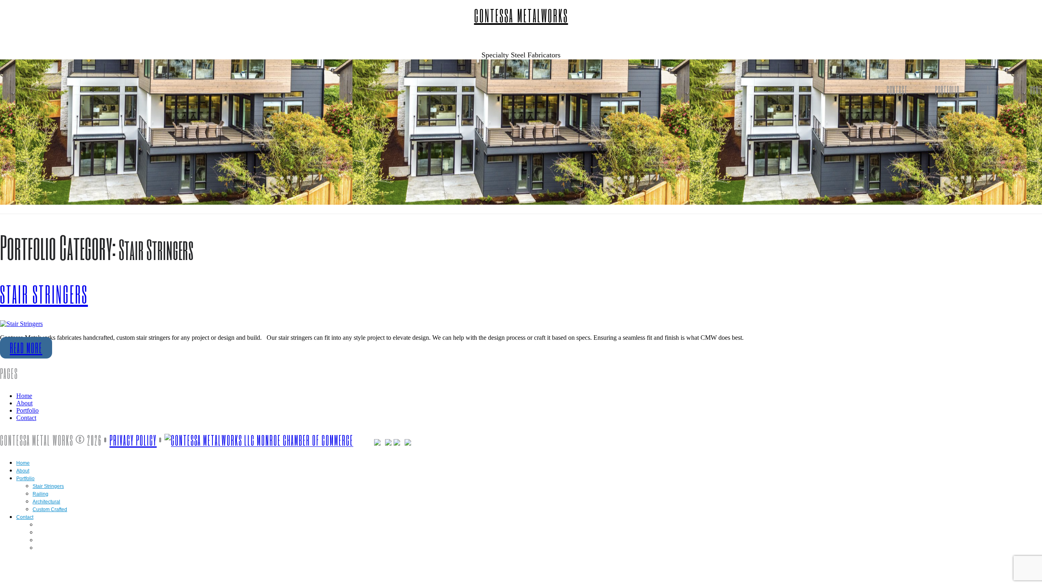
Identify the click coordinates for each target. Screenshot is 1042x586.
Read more (26, 348)
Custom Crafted (50, 509)
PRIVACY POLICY (133, 440)
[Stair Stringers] (21, 323)
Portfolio (947, 90)
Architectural (46, 502)
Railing (40, 494)
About (994, 90)
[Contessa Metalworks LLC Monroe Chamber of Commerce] (258, 440)
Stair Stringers (44, 294)
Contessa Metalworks (521, 15)
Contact (897, 90)
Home (24, 395)
